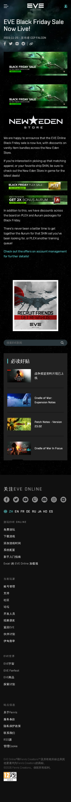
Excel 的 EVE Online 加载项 (21, 563)
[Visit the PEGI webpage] (10, 776)
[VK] (63, 499)
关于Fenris (10, 712)
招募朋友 (9, 620)
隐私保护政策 (12, 725)
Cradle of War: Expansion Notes (45, 400)
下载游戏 (9, 536)
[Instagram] (54, 499)
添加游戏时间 (12, 543)
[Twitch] (35, 499)
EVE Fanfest (11, 670)
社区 (6, 600)
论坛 (6, 606)
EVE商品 (9, 677)
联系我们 (9, 732)
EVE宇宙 (9, 663)
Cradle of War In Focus (49, 448)
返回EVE (9, 627)
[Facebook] (6, 499)
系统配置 (9, 549)
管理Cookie (10, 746)
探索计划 (9, 684)
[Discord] (44, 499)
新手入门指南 (12, 556)
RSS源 (8, 739)
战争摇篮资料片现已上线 (49, 376)
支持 (6, 593)
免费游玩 (9, 529)
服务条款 (9, 719)
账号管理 (9, 586)
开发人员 (9, 613)
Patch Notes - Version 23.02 (48, 424)
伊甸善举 (9, 640)
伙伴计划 (9, 634)
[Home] (35, 9)
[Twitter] (16, 499)
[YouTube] (25, 499)
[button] (65, 6)
